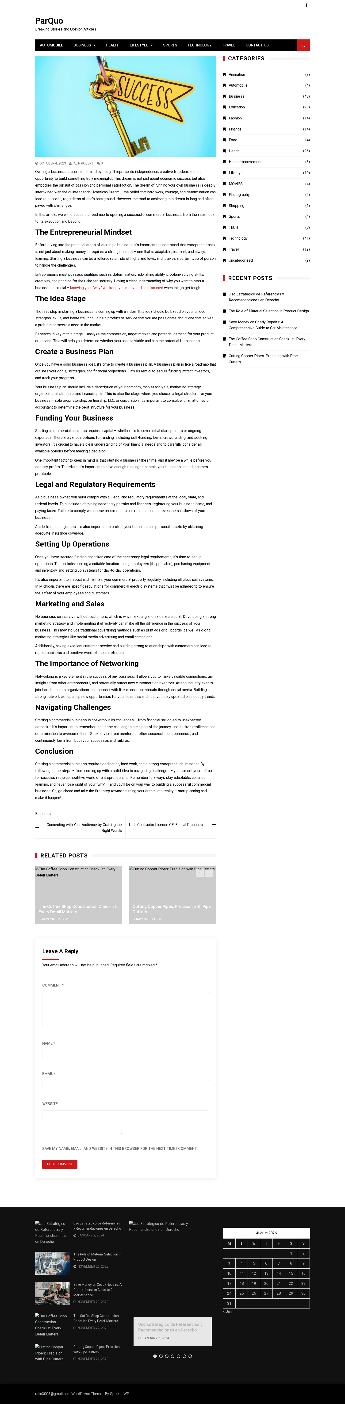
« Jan (227, 1311)
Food (233, 140)
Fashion (235, 118)
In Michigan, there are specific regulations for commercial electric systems (96, 586)
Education (237, 107)
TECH (233, 227)
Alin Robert (83, 163)
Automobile (51, 45)
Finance (235, 129)
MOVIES (236, 184)
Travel (228, 45)
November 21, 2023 (149, 919)
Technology (200, 45)
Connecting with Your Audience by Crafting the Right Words (84, 828)
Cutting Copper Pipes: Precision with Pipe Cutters (263, 359)
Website (50, 1104)
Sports (170, 45)
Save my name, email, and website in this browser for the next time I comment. (119, 1148)
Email (49, 1073)
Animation (237, 74)
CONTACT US (257, 45)
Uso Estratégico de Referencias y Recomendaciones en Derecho (256, 297)
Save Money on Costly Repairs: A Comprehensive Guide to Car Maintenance (263, 325)
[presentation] (200, 872)
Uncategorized (241, 260)
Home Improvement (245, 162)
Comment (53, 985)
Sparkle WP (119, 1394)
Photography (239, 194)
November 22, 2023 (55, 919)
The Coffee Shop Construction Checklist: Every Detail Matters (267, 342)
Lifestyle (139, 45)
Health (112, 45)
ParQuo (49, 21)
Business (82, 45)
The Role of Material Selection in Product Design (269, 311)
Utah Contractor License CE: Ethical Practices (166, 825)
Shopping (236, 205)
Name (48, 1043)
